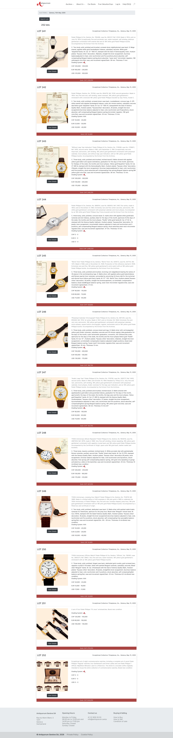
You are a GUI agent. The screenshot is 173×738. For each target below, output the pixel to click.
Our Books (92, 4)
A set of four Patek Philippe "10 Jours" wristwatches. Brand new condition (96, 609)
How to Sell (118, 719)
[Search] (134, 4)
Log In (118, 4)
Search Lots (44, 19)
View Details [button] (52, 71)
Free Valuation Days (105, 4)
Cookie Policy (87, 734)
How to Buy (118, 717)
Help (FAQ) (127, 4)
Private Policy (72, 734)
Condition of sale (120, 721)
